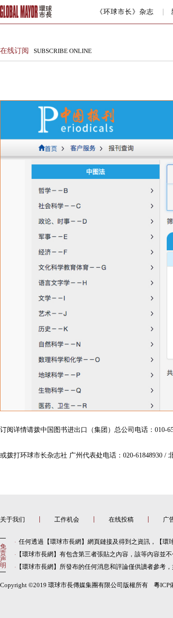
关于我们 (12, 519)
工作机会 (66, 519)
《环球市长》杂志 (125, 12)
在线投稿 (121, 519)
